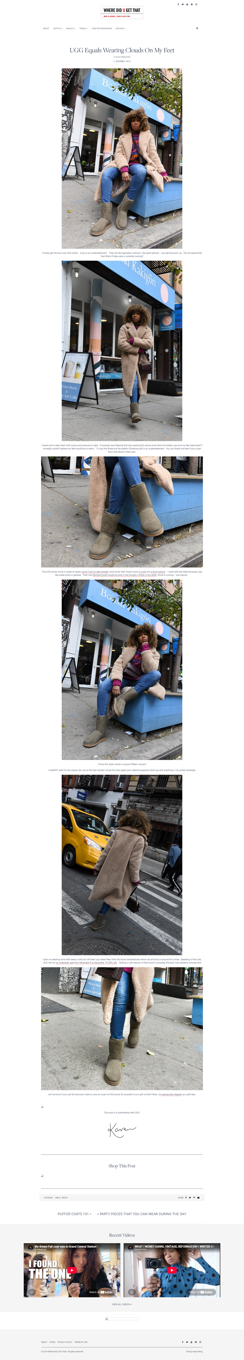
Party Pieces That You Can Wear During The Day (141, 1214)
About (46, 28)
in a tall (142, 571)
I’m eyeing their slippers (170, 1094)
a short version (158, 571)
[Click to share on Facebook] (186, 1197)
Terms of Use (81, 1342)
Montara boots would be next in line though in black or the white (125, 575)
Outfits (57, 28)
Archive (120, 28)
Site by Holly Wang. (194, 1351)
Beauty (70, 28)
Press (52, 1342)
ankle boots (61, 1197)
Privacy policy (64, 1342)
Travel (83, 28)
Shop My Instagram (102, 28)
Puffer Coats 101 (74, 1214)
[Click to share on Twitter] (190, 1197)
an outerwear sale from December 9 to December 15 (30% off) (86, 962)
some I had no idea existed (95, 571)
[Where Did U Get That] (122, 12)
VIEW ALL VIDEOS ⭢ (122, 1304)
